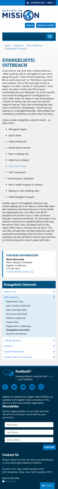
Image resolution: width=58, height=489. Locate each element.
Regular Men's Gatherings (18, 326)
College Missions (12, 340)
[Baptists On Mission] (29, 15)
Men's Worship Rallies (16, 309)
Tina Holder (11, 481)
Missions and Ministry (16, 333)
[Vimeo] (32, 387)
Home (8, 45)
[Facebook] (5, 387)
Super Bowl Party (17, 166)
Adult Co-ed (10, 291)
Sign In (29, 25)
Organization (12, 322)
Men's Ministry (34, 45)
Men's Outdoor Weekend (18, 305)
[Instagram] (41, 387)
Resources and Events (16, 313)
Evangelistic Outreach (16, 48)
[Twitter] (14, 387)
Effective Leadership (16, 318)
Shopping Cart (37, 3)
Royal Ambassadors (14, 351)
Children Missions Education (18, 357)
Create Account (45, 25)
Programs (18, 45)
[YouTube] (23, 387)
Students (8, 345)
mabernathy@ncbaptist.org (19, 271)
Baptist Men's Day (14, 301)
